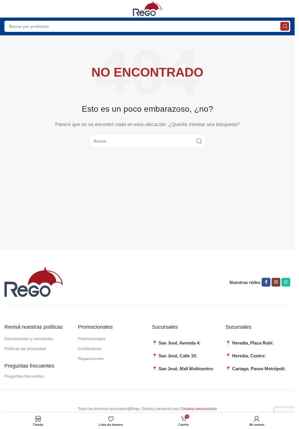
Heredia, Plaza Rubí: (253, 342)
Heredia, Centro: (249, 355)
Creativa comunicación (198, 409)
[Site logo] (147, 8)
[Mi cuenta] (287, 9)
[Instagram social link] (276, 282)
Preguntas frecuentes (24, 376)
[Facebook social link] (266, 282)
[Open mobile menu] (7, 9)
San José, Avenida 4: (180, 342)
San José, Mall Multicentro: (186, 368)
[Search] (284, 26)
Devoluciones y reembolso (28, 338)
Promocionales (91, 338)
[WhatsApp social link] (285, 282)
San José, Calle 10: (178, 355)
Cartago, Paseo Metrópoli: (259, 368)
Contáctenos (89, 348)
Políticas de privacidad (25, 348)
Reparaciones (91, 358)
